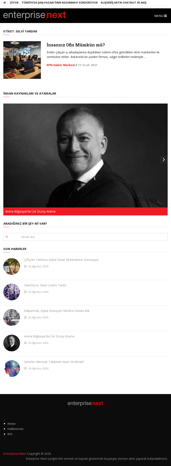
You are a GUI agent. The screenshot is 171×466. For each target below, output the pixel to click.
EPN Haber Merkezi (61, 65)
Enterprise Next (14, 454)
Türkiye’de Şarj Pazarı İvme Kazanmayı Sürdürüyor (54, 2)
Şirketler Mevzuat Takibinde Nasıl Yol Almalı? (54, 362)
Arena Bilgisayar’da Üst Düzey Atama (49, 336)
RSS (10, 434)
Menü (158, 16)
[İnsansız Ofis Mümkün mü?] (22, 60)
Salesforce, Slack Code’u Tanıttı (45, 285)
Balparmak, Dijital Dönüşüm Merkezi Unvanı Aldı (56, 311)
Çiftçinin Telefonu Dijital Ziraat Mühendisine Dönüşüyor (61, 260)
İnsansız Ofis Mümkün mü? (76, 44)
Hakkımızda (15, 429)
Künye (12, 423)
